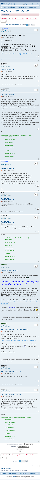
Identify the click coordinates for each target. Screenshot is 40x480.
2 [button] (29, 24)
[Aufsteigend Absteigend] (20, 449)
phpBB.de (27, 477)
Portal (4, 7)
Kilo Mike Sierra (5, 88)
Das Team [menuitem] (25, 473)
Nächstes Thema (31, 18)
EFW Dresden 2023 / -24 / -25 (15, 11)
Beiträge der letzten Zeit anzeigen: (15, 444)
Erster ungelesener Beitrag (12, 24)
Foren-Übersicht (12, 473)
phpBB (14, 476)
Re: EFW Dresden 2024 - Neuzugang (14, 329)
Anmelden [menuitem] (36, 4)
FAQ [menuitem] (14, 4)
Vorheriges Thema (18, 18)
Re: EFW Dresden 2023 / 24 (11, 371)
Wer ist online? (6, 468)
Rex (2, 59)
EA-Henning (4, 63)
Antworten (4, 18)
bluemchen (4, 264)
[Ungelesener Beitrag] (1, 37)
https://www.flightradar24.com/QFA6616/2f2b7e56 (16, 54)
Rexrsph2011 (4, 28)
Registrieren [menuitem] (28, 4)
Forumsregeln (5, 14)
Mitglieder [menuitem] (32, 473)
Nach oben (38, 60)
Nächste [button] (34, 25)
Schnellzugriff (6, 4)
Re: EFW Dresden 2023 (9, 271)
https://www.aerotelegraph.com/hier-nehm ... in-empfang (18, 340)
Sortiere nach (14, 446)
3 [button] (31, 24)
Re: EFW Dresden (7, 70)
